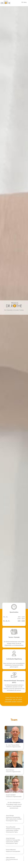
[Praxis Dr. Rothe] (5, 2)
